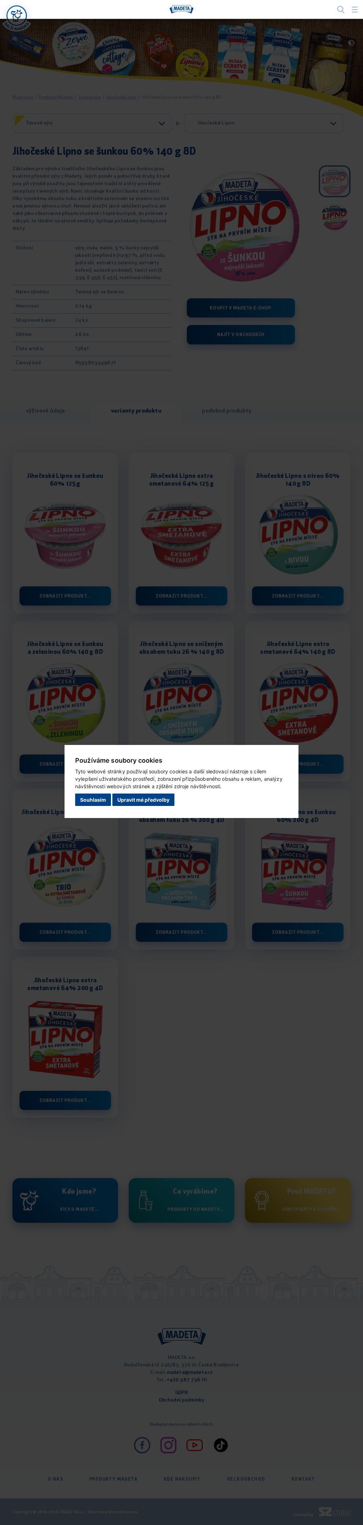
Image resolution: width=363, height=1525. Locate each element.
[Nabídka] (17, 16)
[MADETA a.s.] (181, 10)
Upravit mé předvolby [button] (143, 800)
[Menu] (355, 9)
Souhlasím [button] (93, 800)
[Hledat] (341, 9)
